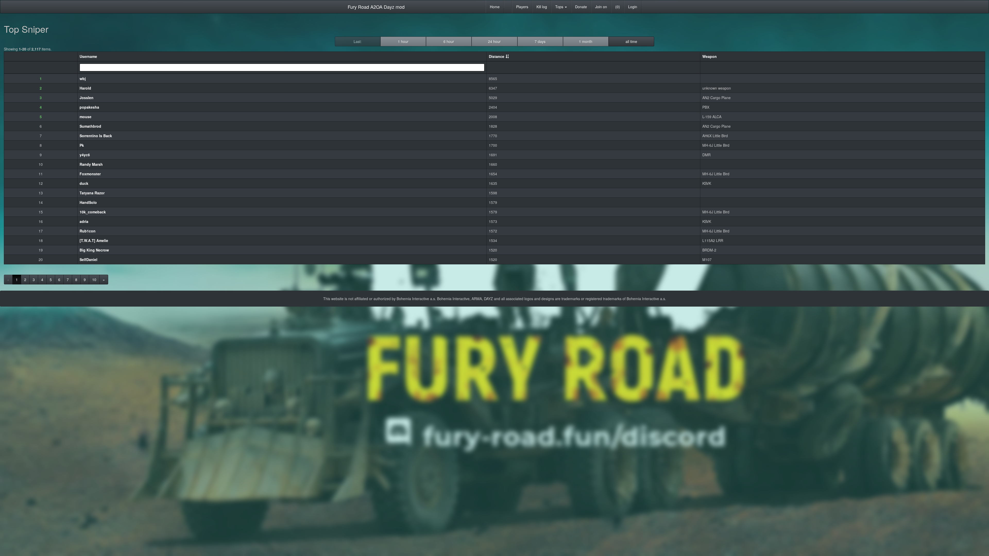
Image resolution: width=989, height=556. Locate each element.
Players (522, 6)
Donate (581, 6)
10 (94, 279)
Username (88, 56)
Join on (601, 6)
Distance (496, 56)
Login (632, 6)
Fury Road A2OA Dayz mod (376, 6)
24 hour (494, 41)
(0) (617, 6)
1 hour (403, 41)
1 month (585, 41)
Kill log (541, 6)
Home (495, 6)
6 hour (449, 41)
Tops (559, 6)
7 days (540, 41)
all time (631, 41)
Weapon (709, 56)
